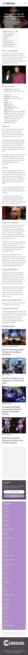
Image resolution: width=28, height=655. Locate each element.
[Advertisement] (14, 462)
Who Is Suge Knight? (9, 34)
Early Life (6, 37)
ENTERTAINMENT (14, 10)
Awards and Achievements (10, 44)
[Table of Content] (17, 32)
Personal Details (8, 35)
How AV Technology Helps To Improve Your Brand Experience (13, 352)
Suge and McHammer (9, 42)
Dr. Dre (6, 232)
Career (5, 39)
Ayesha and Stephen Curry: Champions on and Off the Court (13, 380)
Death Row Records (8, 41)
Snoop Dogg (19, 245)
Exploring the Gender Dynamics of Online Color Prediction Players (12, 440)
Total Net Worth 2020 (9, 46)
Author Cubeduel (9, 22)
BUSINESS (5, 346)
